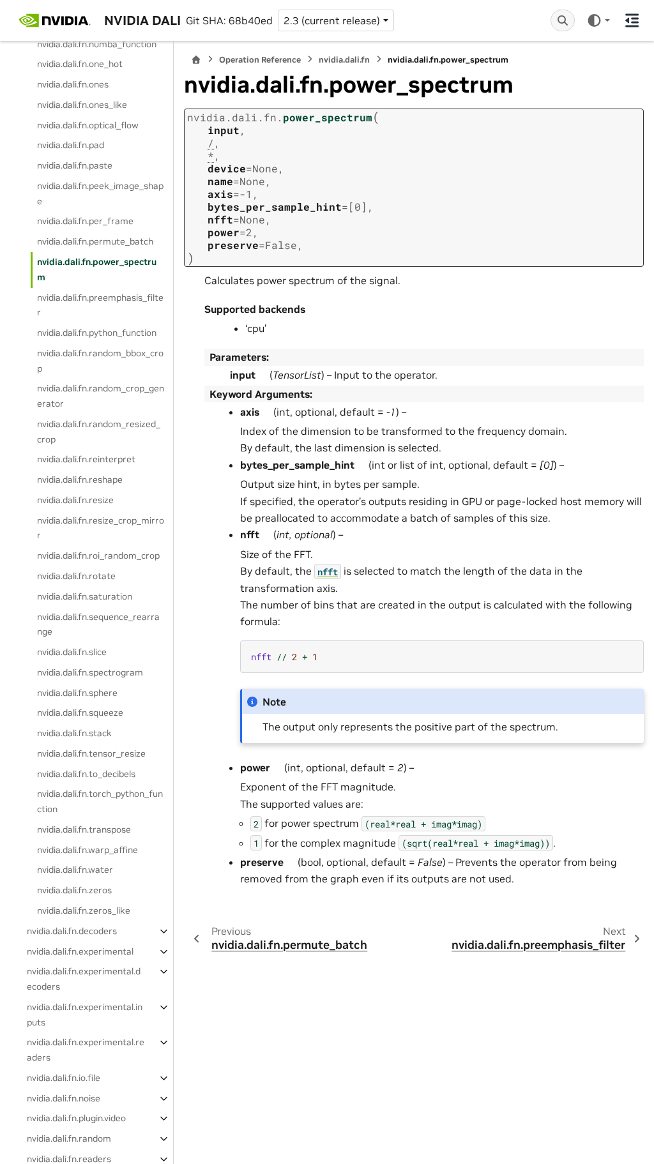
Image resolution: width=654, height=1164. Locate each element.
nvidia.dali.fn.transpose (84, 829)
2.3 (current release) (332, 20)
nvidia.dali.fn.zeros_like (83, 910)
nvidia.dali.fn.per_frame (85, 221)
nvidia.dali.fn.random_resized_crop (98, 431)
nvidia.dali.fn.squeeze (80, 712)
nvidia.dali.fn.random (69, 1138)
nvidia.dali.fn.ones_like (82, 104)
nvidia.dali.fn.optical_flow (88, 125)
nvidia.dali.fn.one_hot (80, 64)
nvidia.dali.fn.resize (75, 500)
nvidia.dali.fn (344, 59)
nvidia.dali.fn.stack (74, 733)
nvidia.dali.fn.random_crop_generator (100, 395)
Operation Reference (260, 59)
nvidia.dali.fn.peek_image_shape (100, 193)
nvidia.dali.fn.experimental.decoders (84, 978)
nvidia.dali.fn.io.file (63, 1078)
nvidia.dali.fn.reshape (80, 479)
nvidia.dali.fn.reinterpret (86, 459)
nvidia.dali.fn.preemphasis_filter (100, 305)
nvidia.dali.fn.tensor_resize (91, 753)
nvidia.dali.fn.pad (70, 145)
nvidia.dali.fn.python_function (96, 332)
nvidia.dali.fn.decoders (72, 931)
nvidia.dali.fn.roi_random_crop (98, 555)
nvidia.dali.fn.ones (73, 84)
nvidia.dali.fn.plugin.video (76, 1118)
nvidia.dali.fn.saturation (84, 596)
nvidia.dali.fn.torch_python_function (100, 801)
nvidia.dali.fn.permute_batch (95, 241)
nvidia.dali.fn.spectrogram (90, 672)
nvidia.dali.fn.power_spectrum (96, 269)
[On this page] (632, 20)
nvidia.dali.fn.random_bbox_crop (100, 360)
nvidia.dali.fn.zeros (74, 890)
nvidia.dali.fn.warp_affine (87, 850)
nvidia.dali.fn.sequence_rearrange (98, 624)
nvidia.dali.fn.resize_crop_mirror (100, 528)
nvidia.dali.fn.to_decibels (86, 774)
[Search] (563, 20)
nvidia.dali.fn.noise (63, 1098)
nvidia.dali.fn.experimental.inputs (84, 1014)
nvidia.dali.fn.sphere (77, 693)
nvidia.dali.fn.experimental (80, 951)
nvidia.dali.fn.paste (74, 165)
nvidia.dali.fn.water (75, 869)
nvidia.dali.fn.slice (72, 652)
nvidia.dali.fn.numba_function (96, 44)
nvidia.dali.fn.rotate (76, 576)
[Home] (196, 59)
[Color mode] (598, 20)
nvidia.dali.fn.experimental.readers (85, 1049)
